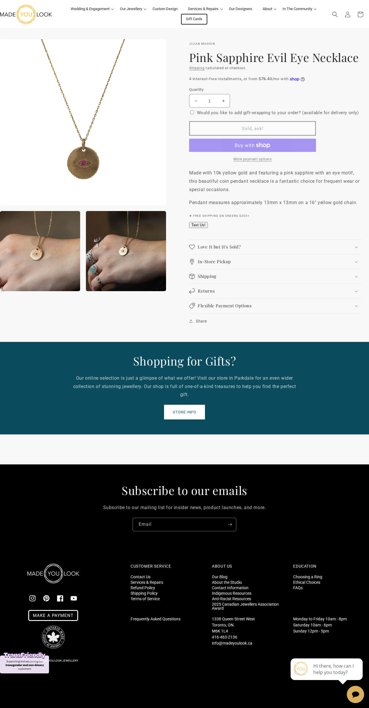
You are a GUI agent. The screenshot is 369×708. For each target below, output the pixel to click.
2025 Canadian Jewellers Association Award (245, 606)
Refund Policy (143, 587)
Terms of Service (145, 598)
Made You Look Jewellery (58, 660)
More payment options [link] (253, 159)
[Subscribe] (229, 524)
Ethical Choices (306, 582)
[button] (90, 9)
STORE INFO (184, 412)
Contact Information (230, 587)
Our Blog (219, 577)
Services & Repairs (147, 582)
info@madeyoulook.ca (232, 643)
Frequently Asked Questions (155, 619)
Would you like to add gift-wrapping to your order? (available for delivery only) (278, 112)
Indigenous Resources (231, 593)
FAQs (298, 587)
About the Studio (227, 582)
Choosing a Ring (307, 577)
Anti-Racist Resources (231, 598)
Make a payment (53, 615)
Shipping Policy (144, 593)
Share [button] (201, 321)
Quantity (196, 89)
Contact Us (140, 577)
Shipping (197, 68)
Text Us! (198, 225)
